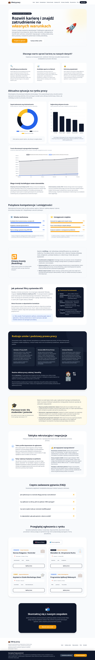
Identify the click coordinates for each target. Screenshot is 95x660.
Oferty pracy (14, 2)
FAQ (78, 2)
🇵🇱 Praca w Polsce (39, 542)
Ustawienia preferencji (67, 655)
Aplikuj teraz (29, 566)
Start (34, 2)
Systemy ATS (57, 2)
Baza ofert (83, 2)
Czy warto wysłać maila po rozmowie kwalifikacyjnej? (47, 509)
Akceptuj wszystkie (80, 655)
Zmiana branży (50, 2)
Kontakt (85, 645)
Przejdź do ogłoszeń (19, 41)
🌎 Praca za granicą (55, 542)
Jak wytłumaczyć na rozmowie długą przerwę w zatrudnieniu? (47, 494)
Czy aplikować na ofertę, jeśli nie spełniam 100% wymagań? (47, 502)
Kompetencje (43, 2)
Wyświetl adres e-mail (47, 627)
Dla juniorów (73, 2)
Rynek (37, 2)
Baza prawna (75, 645)
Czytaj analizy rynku (36, 41)
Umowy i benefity (65, 2)
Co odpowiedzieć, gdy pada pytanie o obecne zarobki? (47, 516)
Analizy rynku (68, 645)
